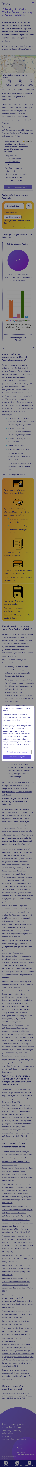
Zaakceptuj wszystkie (17, 757)
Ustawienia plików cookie (17, 752)
